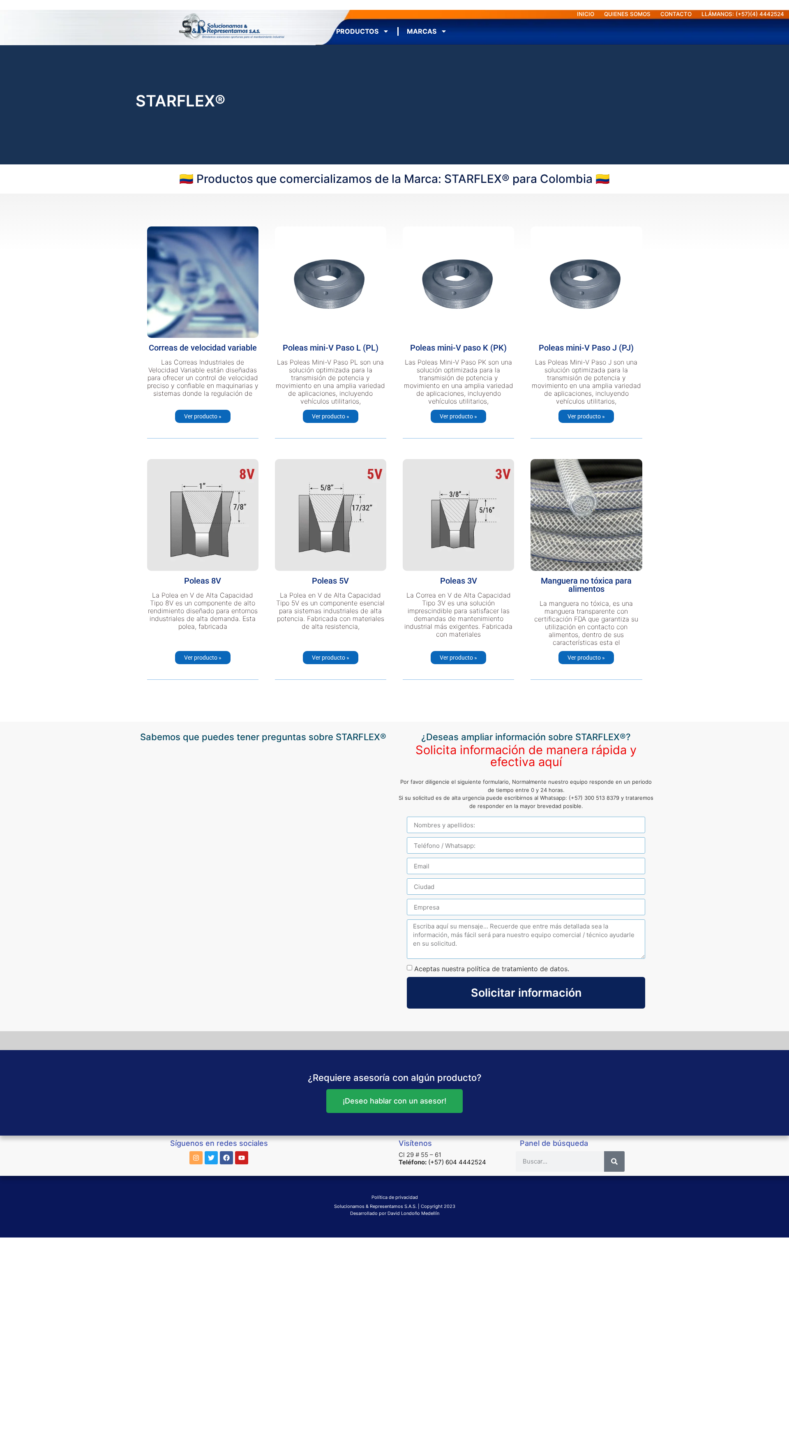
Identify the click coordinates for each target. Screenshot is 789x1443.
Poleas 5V (330, 581)
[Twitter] (211, 1157)
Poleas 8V (202, 581)
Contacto (676, 14)
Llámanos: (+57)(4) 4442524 (742, 14)
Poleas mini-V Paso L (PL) (330, 348)
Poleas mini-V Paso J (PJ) (586, 348)
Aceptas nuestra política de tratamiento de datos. (491, 969)
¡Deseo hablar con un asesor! (394, 1101)
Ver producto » (202, 416)
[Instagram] (196, 1157)
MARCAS (421, 31)
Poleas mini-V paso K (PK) (458, 348)
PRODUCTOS (357, 31)
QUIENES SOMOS (627, 14)
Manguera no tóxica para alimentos (586, 585)
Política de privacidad (394, 1197)
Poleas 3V (458, 581)
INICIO (585, 14)
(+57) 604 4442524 (457, 1162)
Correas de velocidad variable (203, 348)
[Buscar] (614, 1161)
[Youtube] (241, 1157)
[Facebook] (226, 1157)
